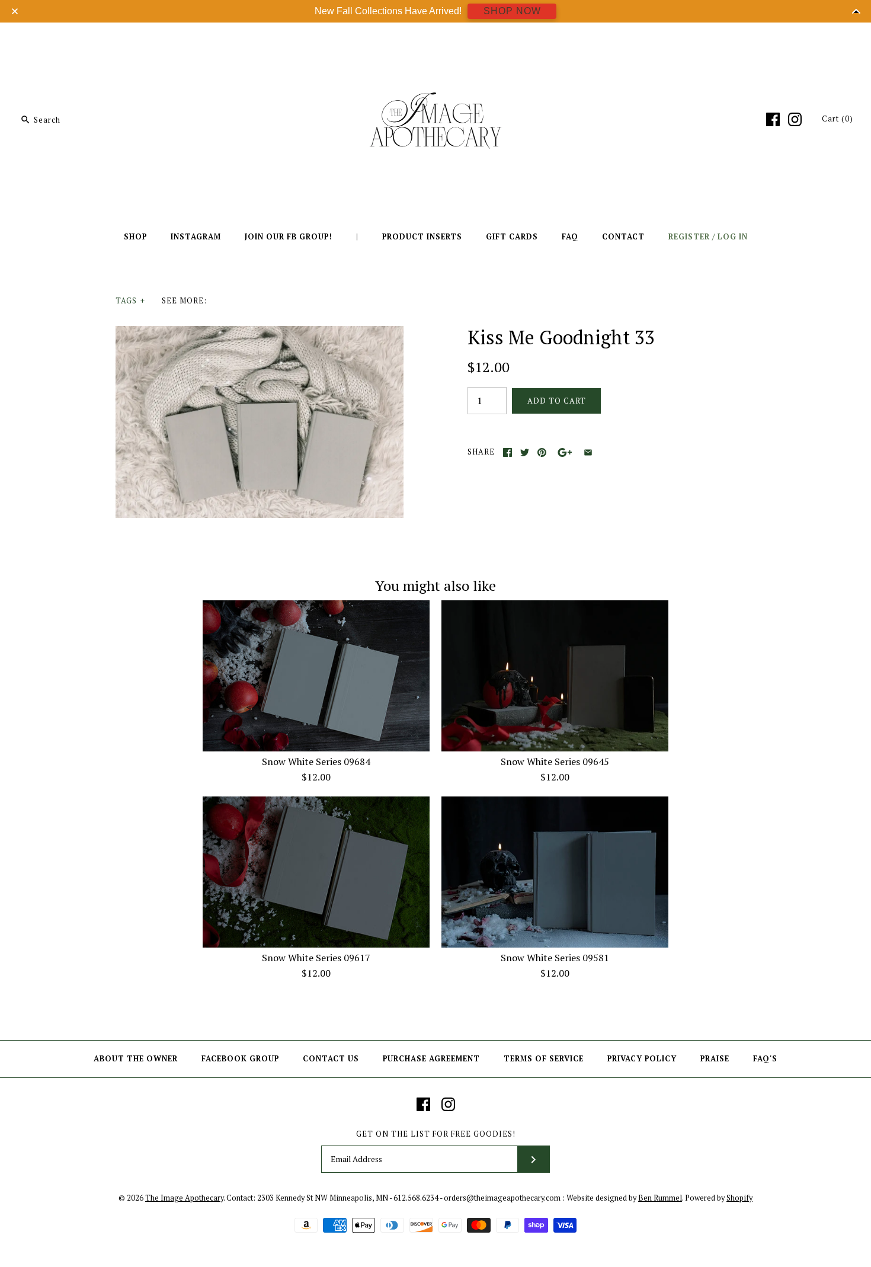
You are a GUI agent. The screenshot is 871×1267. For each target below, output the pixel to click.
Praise (714, 1059)
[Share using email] (588, 452)
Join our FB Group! (288, 237)
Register (689, 237)
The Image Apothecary (184, 1198)
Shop (135, 237)
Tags (130, 301)
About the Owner (136, 1059)
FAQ (570, 237)
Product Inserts (422, 237)
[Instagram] (795, 119)
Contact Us (331, 1059)
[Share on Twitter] (524, 452)
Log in (733, 237)
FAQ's (765, 1059)
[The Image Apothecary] (435, 40)
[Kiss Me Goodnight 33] (260, 333)
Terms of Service (544, 1059)
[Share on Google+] (565, 452)
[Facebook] (773, 119)
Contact (623, 237)
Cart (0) (837, 119)
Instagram (196, 237)
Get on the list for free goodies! (435, 1134)
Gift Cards (512, 237)
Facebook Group (240, 1059)
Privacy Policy (642, 1059)
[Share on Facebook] (507, 452)
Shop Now (512, 11)
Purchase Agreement (431, 1059)
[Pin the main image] (541, 452)
